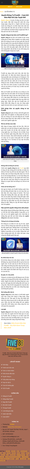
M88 (7, 455)
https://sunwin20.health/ (13, 457)
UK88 (18, 453)
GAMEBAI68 (23, 451)
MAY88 (14, 453)
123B (4, 453)
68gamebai (25, 457)
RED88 (9, 453)
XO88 (27, 453)
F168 (18, 451)
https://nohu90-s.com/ (7, 459)
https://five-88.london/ (15, 427)
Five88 (22, 168)
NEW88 (8, 451)
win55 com (23, 459)
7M (1, 453)
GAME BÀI (13, 455)
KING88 (13, 451)
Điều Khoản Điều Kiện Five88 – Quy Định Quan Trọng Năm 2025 (15, 325)
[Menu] (2, 2)
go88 (17, 459)
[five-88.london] (15, 2)
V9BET (23, 453)
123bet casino (21, 455)
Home (1, 11)
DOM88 (3, 455)
